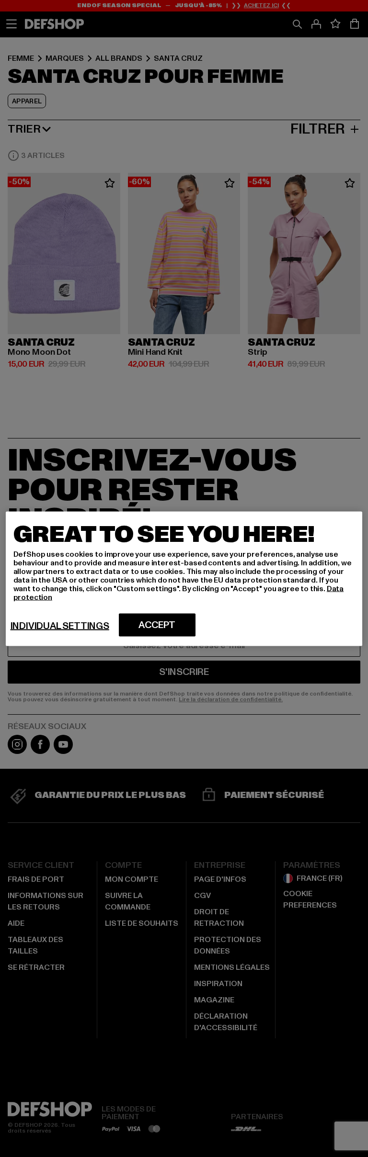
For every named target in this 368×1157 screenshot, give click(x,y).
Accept (156, 624)
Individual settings (60, 625)
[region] (184, 578)
